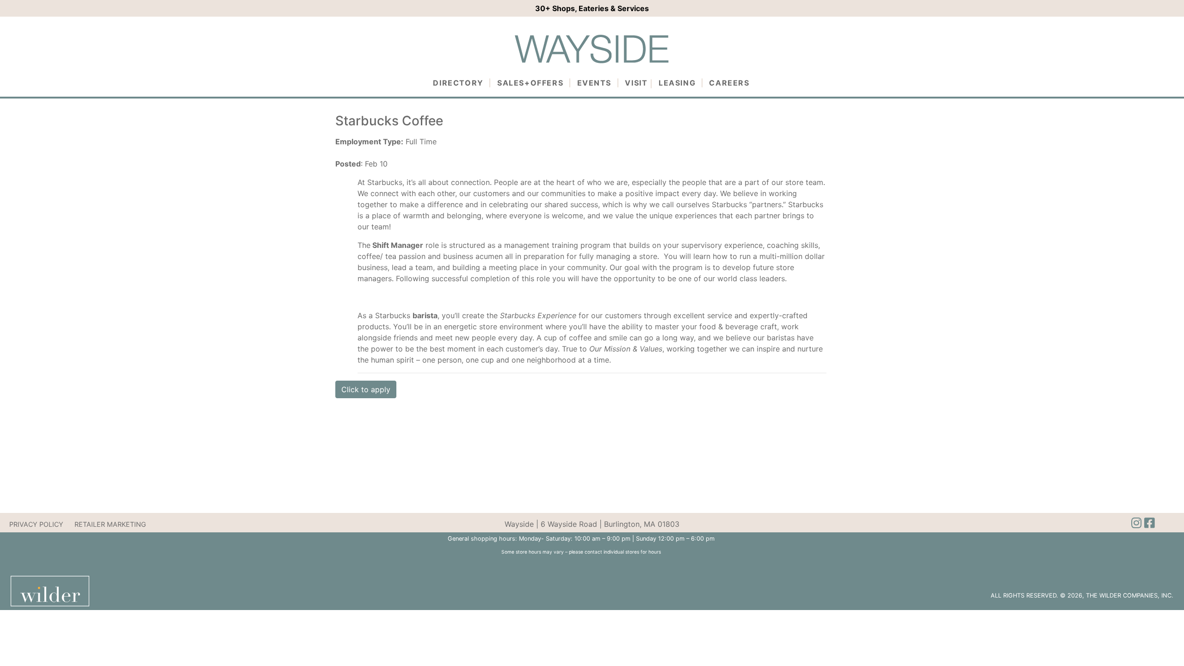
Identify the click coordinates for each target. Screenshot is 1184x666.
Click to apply (365, 389)
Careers (729, 82)
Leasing (677, 82)
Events (594, 82)
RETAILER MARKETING (110, 524)
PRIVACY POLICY (36, 524)
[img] (1149, 523)
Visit (636, 82)
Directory (458, 82)
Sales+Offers (530, 82)
